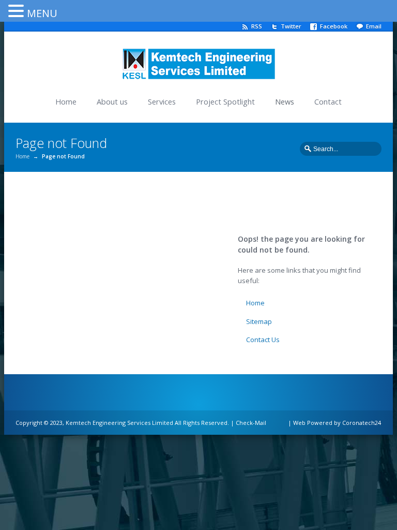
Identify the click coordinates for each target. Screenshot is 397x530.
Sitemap (259, 321)
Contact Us (263, 339)
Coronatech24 (361, 422)
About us (112, 102)
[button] (17, 10)
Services (162, 102)
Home (66, 102)
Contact (328, 102)
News (284, 102)
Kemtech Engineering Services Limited (119, 422)
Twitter (291, 26)
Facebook (333, 26)
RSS (256, 26)
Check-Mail (251, 422)
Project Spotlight (225, 102)
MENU (42, 13)
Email (373, 26)
